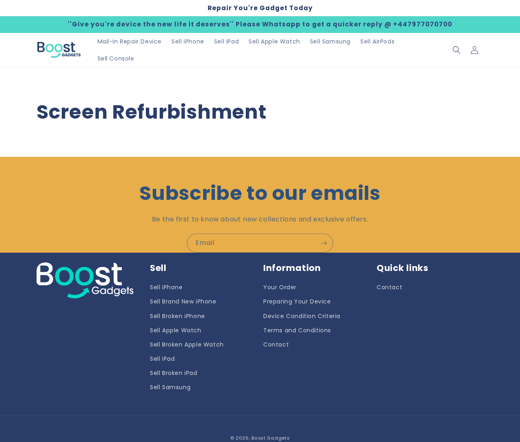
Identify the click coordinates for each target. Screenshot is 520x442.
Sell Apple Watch (176, 330)
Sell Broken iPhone (177, 316)
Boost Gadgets (270, 438)
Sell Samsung (170, 387)
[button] (457, 50)
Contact (276, 344)
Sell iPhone (166, 287)
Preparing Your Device (297, 301)
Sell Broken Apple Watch (187, 344)
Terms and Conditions (297, 330)
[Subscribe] (324, 243)
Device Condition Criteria (301, 316)
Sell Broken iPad (173, 373)
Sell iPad (162, 359)
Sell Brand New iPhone (183, 301)
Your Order (280, 287)
